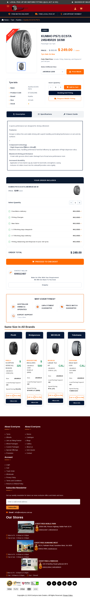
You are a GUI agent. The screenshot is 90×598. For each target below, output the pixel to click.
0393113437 (20, 274)
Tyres (8, 434)
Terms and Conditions (14, 481)
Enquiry (45, 285)
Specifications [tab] (46, 114)
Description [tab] (20, 114)
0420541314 (52, 549)
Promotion (9, 453)
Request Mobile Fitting (66, 98)
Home (6, 20)
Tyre (12, 20)
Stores (29, 434)
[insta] (54, 583)
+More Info (13, 401)
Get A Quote (31, 450)
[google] (69, 583)
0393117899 (42, 549)
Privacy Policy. (68, 595)
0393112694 (47, 567)
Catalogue (30, 437)
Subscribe (12, 507)
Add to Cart (73, 87)
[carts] (81, 9)
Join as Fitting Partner (14, 440)
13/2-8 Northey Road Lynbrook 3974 (55, 564)
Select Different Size (48, 67)
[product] (13, 348)
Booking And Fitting (65, 93)
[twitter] (59, 583)
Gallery (29, 444)
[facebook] (49, 583)
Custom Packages (12, 447)
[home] (17, 8)
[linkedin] (64, 583)
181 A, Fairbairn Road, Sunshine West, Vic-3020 (55, 545)
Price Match (76, 72)
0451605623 (56, 567)
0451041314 (53, 530)
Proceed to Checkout (46, 262)
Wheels (9, 437)
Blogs (29, 440)
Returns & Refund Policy (14, 484)
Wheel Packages (12, 444)
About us (30, 447)
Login (8, 465)
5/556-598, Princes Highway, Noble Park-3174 (55, 526)
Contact (29, 453)
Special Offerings (12, 450)
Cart (7, 468)
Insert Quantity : (55, 83)
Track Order (10, 471)
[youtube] (75, 583)
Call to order (9, 395)
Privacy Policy (11, 477)
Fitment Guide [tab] (72, 114)
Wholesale (10, 474)
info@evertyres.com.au (23, 512)
